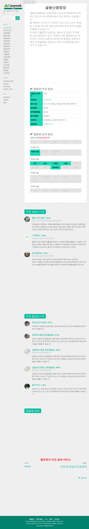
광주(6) (5, 70)
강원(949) (6, 33)
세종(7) (5, 60)
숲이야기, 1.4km (39, 385)
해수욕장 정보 (8, 81)
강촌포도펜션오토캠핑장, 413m (45, 335)
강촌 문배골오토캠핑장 (73, 466)
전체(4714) (7, 28)
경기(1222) (7, 30)
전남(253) (6, 44)
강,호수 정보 (7, 89)
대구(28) (6, 65)
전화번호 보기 (48, 124)
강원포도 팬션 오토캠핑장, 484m (46, 350)
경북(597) (6, 46)
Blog (5, 102)
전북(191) (6, 41)
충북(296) (6, 36)
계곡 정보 (6, 86)
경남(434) (6, 49)
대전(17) (6, 62)
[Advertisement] (55, 64)
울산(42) (6, 68)
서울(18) (6, 54)
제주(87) (6, 52)
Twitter (5, 100)
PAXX (27, 466)
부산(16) (6, 73)
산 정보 (6, 84)
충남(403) (6, 38)
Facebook (6, 97)
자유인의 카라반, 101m (42, 322)
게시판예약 (47, 100)
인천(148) (6, 57)
